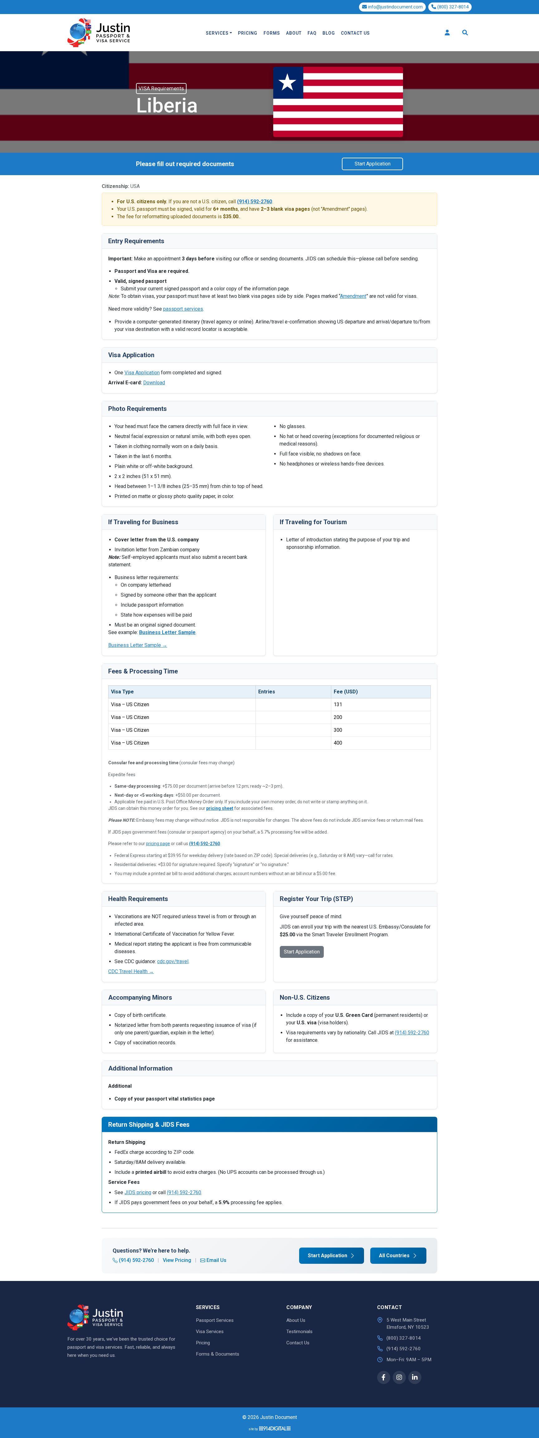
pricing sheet (219, 808)
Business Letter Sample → (137, 645)
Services (217, 33)
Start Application (373, 164)
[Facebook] (383, 1377)
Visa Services (210, 1331)
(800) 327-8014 (452, 7)
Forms (272, 33)
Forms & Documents (217, 1354)
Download (154, 383)
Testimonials (299, 1331)
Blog (329, 33)
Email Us (216, 1260)
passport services (183, 309)
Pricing (247, 33)
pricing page (158, 843)
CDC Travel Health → (131, 971)
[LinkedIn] (414, 1377)
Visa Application (142, 373)
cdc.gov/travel (172, 961)
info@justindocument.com (395, 7)
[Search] (465, 32)
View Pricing (177, 1260)
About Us (295, 1320)
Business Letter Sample (167, 632)
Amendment (353, 296)
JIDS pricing (137, 1192)
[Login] (447, 32)
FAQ (312, 33)
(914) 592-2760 (204, 843)
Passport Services (215, 1320)
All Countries (394, 1255)
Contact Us (355, 33)
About (294, 33)
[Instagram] (399, 1377)
